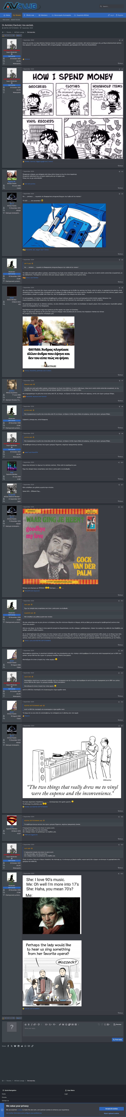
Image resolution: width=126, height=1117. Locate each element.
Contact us (5, 1100)
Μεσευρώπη (17, 63)
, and (36, 396)
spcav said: (27, 676)
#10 (122, 462)
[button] (35, 15)
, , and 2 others (39, 161)
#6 (122, 287)
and (30, 184)
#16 (122, 702)
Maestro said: (28, 384)
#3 (122, 171)
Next (18, 35)
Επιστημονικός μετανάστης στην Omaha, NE (19, 281)
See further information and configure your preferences (24, 1113)
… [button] (10, 35)
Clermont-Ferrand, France (14, 400)
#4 (122, 194)
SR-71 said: (27, 263)
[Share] (119, 40)
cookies (19, 1110)
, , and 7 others (37, 250)
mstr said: (27, 604)
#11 (122, 485)
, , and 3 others (38, 370)
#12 (122, 507)
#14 (122, 651)
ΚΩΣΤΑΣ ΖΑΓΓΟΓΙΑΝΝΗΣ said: (33, 705)
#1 (122, 40)
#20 (122, 873)
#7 (122, 380)
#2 (122, 69)
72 (13, 35)
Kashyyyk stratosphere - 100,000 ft (16, 213)
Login (66, 1094)
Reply (121, 63)
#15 (122, 673)
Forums (4, 1097)
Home (4, 1094)
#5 (122, 260)
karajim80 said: (28, 613)
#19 (122, 844)
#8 (122, 406)
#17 (122, 726)
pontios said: (28, 410)
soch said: (27, 848)
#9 (122, 433)
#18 (122, 817)
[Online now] (12, 48)
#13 (122, 601)
